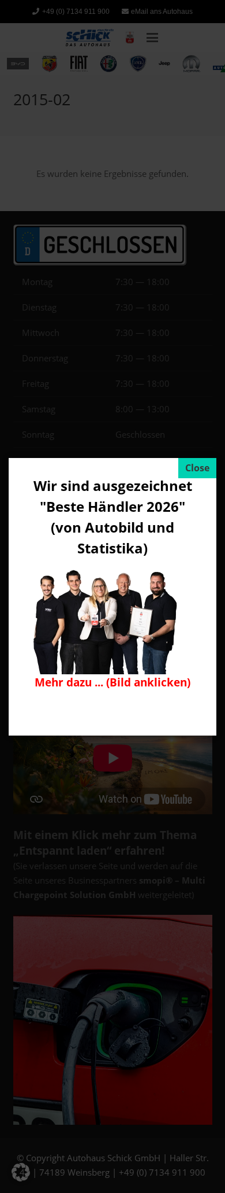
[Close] (197, 468)
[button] (21, 1172)
